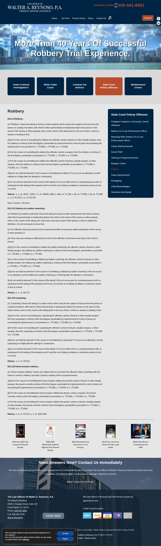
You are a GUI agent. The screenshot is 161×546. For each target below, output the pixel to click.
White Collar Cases (50, 86)
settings (26, 539)
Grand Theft (116, 152)
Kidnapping (116, 181)
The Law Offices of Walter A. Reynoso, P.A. (79, 535)
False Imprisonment (120, 175)
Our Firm (65, 18)
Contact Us (101, 18)
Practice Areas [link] (78, 18)
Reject (65, 539)
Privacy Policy (90, 538)
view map (53, 516)
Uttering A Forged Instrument (124, 158)
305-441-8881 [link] (131, 5)
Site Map (79, 538)
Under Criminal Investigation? (21, 86)
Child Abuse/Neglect (120, 186)
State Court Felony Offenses (109, 86)
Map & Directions (15, 518)
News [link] (90, 18)
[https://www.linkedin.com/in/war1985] (159, 23)
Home (54, 18)
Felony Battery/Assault (122, 146)
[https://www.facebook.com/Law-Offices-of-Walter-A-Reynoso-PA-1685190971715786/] (159, 19)
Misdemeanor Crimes (138, 86)
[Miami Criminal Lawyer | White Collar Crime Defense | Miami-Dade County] (35, 10)
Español (148, 18)
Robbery (115, 169)
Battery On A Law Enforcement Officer (129, 131)
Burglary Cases (118, 163)
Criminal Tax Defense (79, 86)
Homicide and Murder (121, 192)
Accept (65, 533)
